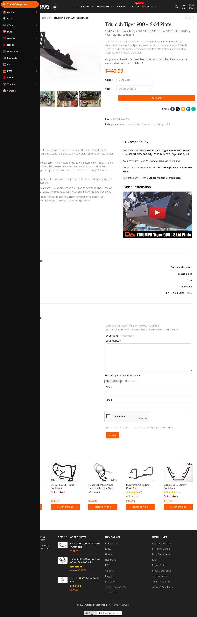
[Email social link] (183, 109)
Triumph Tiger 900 (41, 17)
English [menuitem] (92, 613)
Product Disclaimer (162, 570)
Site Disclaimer (159, 576)
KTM (107, 565)
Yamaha (109, 570)
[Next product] (193, 18)
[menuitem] (149, 6)
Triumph (146, 124)
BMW (108, 549)
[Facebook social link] (172, 109)
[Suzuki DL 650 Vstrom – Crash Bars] (178, 472)
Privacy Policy (159, 565)
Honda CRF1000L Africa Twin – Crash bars (85, 545)
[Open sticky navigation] (54, 6)
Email (109, 399)
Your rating (112, 336)
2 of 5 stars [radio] (125, 336)
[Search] (177, 6)
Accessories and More (117, 587)
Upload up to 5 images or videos (122, 375)
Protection (124, 124)
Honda (108, 554)
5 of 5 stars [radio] (132, 336)
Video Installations (161, 543)
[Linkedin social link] (188, 109)
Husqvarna (111, 559)
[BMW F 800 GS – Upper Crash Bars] (65, 472)
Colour (109, 79)
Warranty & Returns (162, 587)
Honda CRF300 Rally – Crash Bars (84, 580)
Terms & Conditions (162, 581)
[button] (97, 98)
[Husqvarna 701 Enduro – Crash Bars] (140, 472)
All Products (111, 543)
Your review (113, 340)
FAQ (154, 559)
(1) (140, 492)
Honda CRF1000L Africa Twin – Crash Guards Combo (85, 560)
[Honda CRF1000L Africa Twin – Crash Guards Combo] (63, 564)
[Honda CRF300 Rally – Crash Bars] (63, 584)
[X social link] (178, 109)
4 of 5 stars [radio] (130, 336)
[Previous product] (186, 18)
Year (107, 88)
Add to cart (156, 97)
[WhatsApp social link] (193, 109)
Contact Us (111, 592)
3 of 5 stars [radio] (127, 336)
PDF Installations (161, 549)
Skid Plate (136, 124)
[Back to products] (189, 18)
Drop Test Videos (161, 554)
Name (109, 387)
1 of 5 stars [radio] (122, 336)
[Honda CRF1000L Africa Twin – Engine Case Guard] (102, 472)
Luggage (109, 576)
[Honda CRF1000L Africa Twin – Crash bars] (63, 547)
